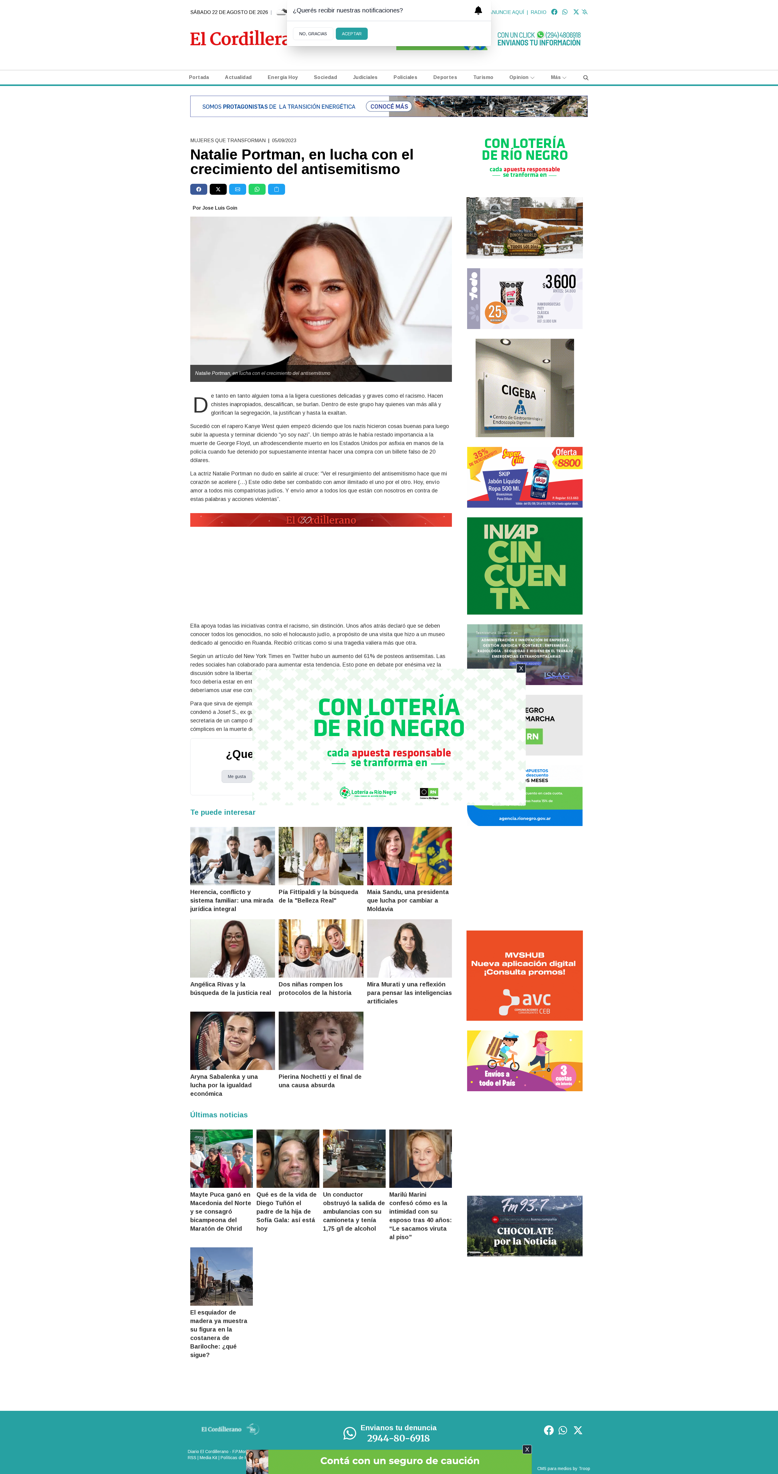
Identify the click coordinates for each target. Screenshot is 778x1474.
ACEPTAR (352, 33)
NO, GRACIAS (313, 33)
